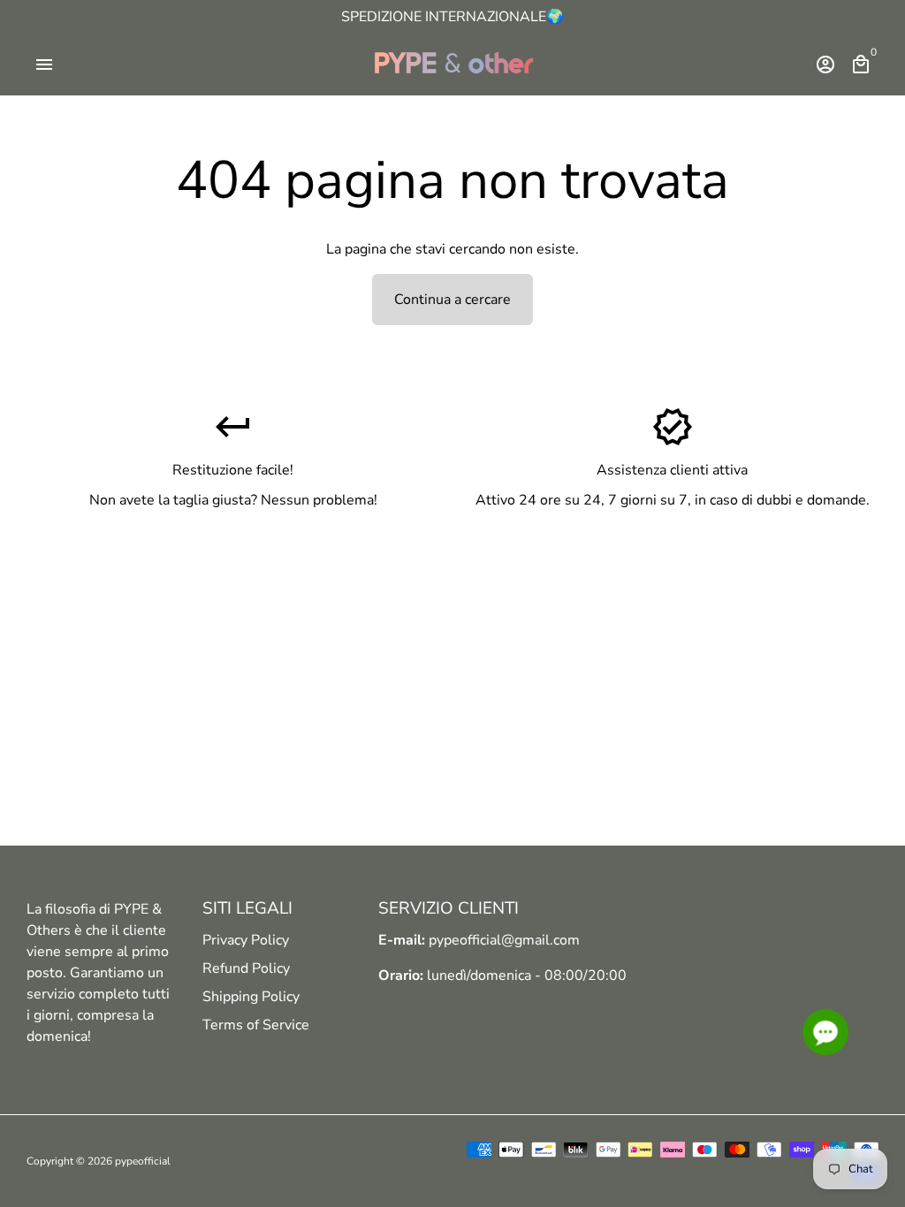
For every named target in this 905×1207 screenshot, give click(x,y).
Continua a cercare (452, 299)
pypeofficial (143, 1161)
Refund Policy (246, 968)
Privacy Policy (245, 940)
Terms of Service (255, 1025)
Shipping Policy (251, 996)
